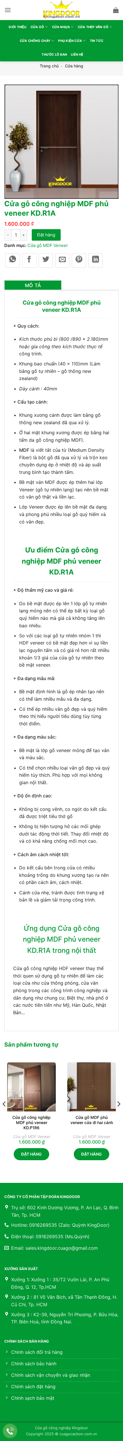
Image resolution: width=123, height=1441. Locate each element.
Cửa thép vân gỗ (93, 27)
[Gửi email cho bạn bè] (62, 260)
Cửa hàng (74, 65)
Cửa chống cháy (35, 41)
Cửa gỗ (37, 27)
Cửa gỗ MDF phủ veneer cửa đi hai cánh (91, 1120)
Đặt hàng (46, 234)
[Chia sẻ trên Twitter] (46, 260)
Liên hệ (77, 54)
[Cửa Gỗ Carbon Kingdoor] (61, 10)
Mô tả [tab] (33, 285)
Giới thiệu (17, 27)
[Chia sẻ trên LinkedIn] (95, 260)
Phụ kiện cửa (70, 41)
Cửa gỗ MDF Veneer (47, 245)
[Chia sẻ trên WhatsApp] (12, 260)
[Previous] (4, 1116)
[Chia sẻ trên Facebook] (29, 260)
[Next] (118, 1116)
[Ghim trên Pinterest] (79, 260)
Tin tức (97, 41)
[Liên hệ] (10, 1431)
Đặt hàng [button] (31, 1154)
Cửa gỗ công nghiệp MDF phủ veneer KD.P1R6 (31, 1122)
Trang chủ (49, 65)
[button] (7, 10)
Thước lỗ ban (54, 54)
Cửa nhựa (61, 27)
